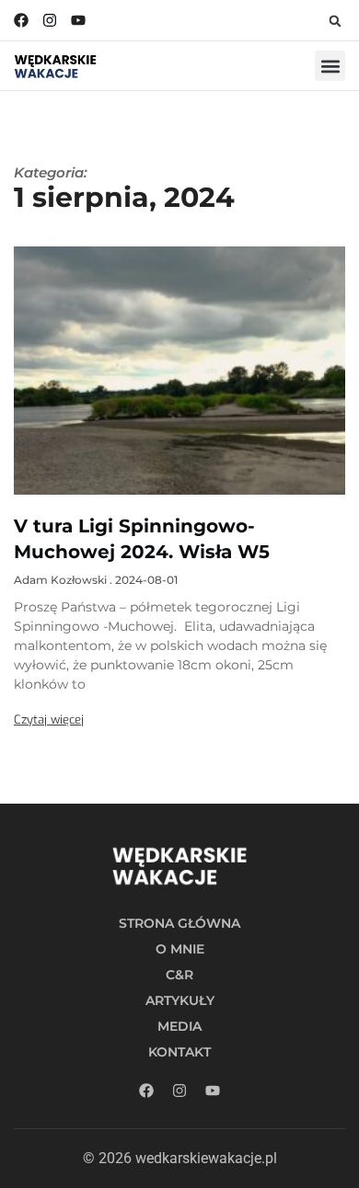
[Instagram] (49, 20)
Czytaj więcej (49, 719)
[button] (335, 21)
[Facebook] (21, 20)
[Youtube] (78, 20)
